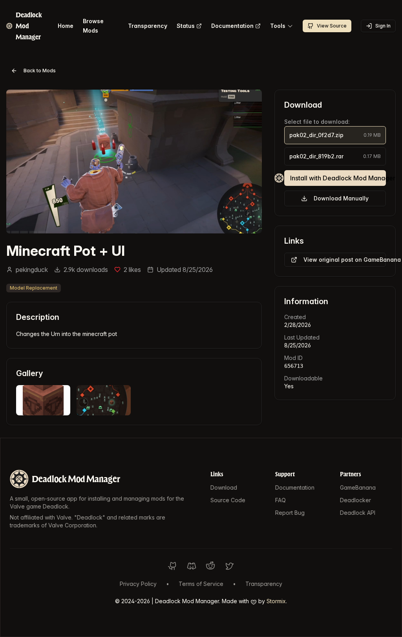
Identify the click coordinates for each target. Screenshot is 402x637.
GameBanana (358, 487)
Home (65, 25)
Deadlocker (355, 500)
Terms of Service (201, 583)
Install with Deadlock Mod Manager (338, 178)
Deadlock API (357, 512)
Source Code (227, 500)
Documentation (232, 25)
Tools (277, 25)
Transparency (147, 25)
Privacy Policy (138, 583)
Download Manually (341, 198)
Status (186, 25)
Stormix (276, 601)
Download (223, 487)
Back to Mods (40, 70)
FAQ (280, 500)
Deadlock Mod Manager (76, 479)
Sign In (383, 26)
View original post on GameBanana (344, 259)
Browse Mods (93, 26)
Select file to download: (317, 121)
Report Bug (290, 512)
